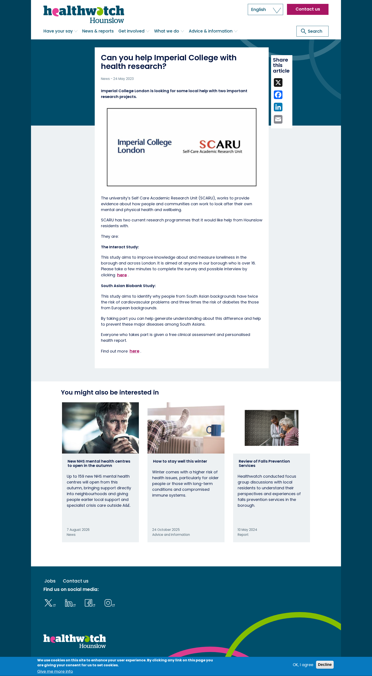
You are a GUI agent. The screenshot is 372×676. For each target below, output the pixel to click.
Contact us (308, 9)
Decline (325, 664)
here (122, 275)
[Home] (83, 14)
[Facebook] (91, 602)
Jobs (50, 581)
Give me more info (55, 671)
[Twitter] (51, 602)
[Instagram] (110, 602)
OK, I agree (303, 664)
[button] (265, 9)
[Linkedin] (71, 602)
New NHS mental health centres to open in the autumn (99, 463)
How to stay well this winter (180, 461)
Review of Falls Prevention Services (264, 463)
